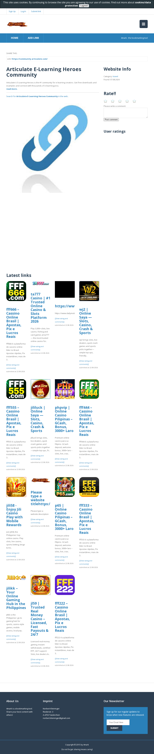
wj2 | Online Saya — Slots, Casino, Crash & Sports (86, 321)
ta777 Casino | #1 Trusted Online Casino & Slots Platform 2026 (40, 308)
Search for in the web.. (37, 96)
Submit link (36, 11)
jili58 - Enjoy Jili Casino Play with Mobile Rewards (14, 515)
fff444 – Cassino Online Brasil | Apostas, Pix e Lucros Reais (86, 421)
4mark (86, 744)
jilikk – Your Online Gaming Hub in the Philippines (16, 598)
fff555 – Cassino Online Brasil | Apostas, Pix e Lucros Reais (13, 421)
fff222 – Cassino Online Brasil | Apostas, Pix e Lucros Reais (62, 617)
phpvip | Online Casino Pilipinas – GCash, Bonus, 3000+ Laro (64, 419)
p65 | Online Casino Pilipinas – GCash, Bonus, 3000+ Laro (64, 517)
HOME (14, 38)
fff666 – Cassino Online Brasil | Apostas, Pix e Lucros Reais (13, 323)
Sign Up (12, 11)
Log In (23, 11)
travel (115, 76)
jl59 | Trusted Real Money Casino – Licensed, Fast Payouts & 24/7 (40, 619)
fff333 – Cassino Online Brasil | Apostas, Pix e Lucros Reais (86, 519)
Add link (33, 38)
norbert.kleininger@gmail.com (56, 718)
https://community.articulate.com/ (30, 58)
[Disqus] (52, 230)
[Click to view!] (52, 146)
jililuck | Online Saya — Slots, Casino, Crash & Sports (38, 419)
